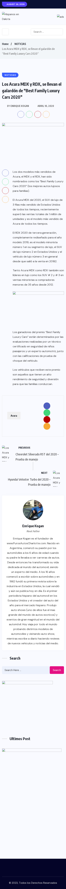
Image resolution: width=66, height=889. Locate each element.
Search (57, 670)
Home (5, 44)
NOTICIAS (20, 44)
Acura (14, 415)
